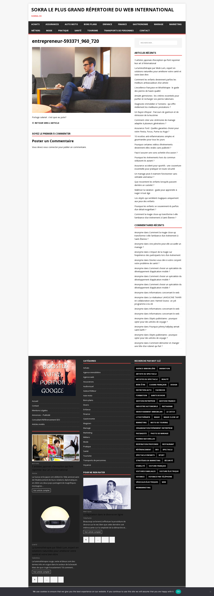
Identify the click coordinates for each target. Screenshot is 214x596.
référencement (143, 449)
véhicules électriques (147, 482)
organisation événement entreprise (154, 428)
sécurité (168, 460)
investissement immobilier (149, 412)
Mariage (158, 24)
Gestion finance (167, 401)
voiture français (157, 466)
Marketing (175, 24)
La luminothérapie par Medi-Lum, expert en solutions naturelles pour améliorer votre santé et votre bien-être (158, 71)
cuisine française (158, 384)
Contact (145, 30)
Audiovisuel (88, 386)
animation (164, 368)
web (164, 482)
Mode (49, 30)
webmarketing (143, 487)
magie (157, 417)
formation (141, 395)
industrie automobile (147, 406)
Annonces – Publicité (41, 415)
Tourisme (92, 30)
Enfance (107, 24)
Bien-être (140, 384)
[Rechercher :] (158, 42)
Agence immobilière (92, 372)
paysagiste (141, 433)
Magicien (87, 423)
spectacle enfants (145, 455)
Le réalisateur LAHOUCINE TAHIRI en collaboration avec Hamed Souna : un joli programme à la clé (158, 300)
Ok (178, 591)
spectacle (168, 449)
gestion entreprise (145, 401)
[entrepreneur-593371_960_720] (81, 111)
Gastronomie (140, 24)
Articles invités (38, 424)
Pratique (63, 30)
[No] (210, 591)
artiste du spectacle (146, 374)
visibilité (140, 466)
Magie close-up (171, 417)
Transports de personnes (119, 30)
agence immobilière (145, 368)
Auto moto (71, 24)
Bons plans (90, 24)
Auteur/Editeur (89, 391)
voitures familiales (145, 471)
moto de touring (159, 422)
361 (53, 579)
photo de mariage (159, 433)
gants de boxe (158, 395)
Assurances (52, 24)
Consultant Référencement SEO (46, 419)
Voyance (87, 465)
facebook (160, 390)
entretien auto (144, 390)
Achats (35, 24)
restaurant (168, 444)
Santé (78, 30)
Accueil (35, 401)
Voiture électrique (169, 471)
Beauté (165, 379)
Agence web (88, 377)
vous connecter (50, 147)
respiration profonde (147, 444)
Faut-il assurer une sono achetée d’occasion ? (156, 152)
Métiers (35, 30)
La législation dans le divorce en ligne (103, 514)
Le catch (170, 412)
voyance (140, 476)
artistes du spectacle (147, 379)
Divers (86, 405)
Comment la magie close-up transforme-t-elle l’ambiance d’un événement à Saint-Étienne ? (156, 235)
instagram (167, 406)
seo (157, 449)
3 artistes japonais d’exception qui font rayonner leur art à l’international (52, 468)
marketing (141, 422)
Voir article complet (41, 490)
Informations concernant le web (164, 292)
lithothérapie (143, 417)
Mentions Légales (40, 410)
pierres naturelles (145, 439)
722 (105, 539)
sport (162, 455)
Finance (122, 24)
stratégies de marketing (148, 460)
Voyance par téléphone (160, 476)
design (173, 384)
